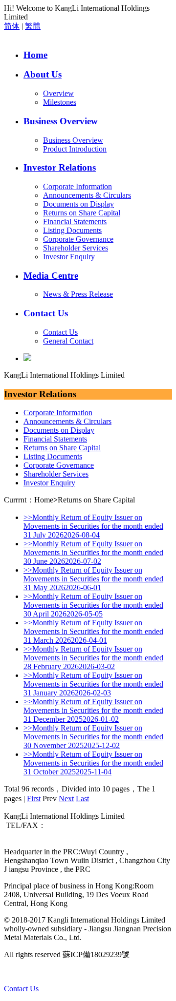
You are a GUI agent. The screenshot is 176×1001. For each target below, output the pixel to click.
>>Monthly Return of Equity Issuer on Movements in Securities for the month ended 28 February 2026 (93, 658)
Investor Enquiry (69, 256)
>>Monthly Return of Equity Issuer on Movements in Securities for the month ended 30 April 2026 (93, 605)
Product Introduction (75, 149)
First (34, 798)
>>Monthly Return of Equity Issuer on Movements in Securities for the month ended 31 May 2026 (93, 579)
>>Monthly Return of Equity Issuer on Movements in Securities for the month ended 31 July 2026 (93, 526)
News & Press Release (78, 294)
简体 (12, 26)
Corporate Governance (78, 239)
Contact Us (45, 313)
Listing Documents (72, 230)
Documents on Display (78, 204)
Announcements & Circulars (87, 195)
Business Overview (60, 121)
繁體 (33, 26)
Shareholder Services (75, 248)
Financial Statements (75, 221)
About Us (42, 74)
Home (35, 55)
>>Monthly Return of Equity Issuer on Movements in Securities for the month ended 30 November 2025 (93, 737)
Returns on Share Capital (81, 213)
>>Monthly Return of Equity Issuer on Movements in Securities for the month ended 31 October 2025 (93, 763)
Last (82, 798)
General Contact (68, 341)
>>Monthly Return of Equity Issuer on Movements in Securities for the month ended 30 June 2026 (93, 552)
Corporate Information (77, 186)
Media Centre (50, 275)
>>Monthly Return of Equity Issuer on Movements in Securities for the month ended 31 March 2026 (93, 631)
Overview (58, 93)
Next (66, 798)
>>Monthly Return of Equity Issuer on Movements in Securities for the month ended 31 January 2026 (93, 684)
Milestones (59, 102)
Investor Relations (59, 167)
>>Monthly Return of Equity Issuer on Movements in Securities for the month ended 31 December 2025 (93, 710)
